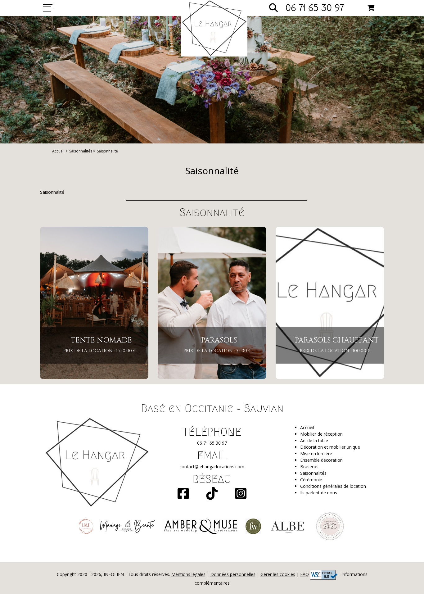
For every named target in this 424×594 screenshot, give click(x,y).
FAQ (304, 575)
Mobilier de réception (321, 434)
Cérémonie (311, 480)
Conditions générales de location (333, 486)
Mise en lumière (316, 453)
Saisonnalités (80, 151)
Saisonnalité (107, 151)
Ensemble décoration (321, 460)
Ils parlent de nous (318, 493)
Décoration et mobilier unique (330, 447)
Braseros (309, 466)
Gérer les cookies (277, 575)
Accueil (58, 151)
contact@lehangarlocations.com (211, 466)
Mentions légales (188, 575)
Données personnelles (232, 575)
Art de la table (314, 440)
